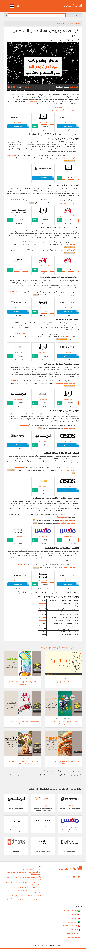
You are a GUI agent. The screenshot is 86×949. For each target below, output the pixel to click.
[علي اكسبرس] (43, 799)
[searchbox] (36, 15)
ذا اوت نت (43, 827)
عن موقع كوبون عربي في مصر (30, 869)
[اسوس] (68, 436)
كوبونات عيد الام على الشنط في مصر (63, 110)
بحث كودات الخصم (74, 15)
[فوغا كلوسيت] (18, 260)
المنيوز (16, 848)
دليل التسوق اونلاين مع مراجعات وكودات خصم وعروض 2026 (23, 873)
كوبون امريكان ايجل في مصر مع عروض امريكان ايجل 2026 (23, 892)
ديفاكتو (70, 848)
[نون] (16, 820)
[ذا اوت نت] (68, 117)
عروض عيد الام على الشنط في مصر (64, 107)
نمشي (16, 806)
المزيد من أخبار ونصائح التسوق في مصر (60, 648)
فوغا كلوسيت (43, 848)
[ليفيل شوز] (43, 117)
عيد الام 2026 (60, 23)
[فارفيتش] (18, 117)
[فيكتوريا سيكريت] (18, 347)
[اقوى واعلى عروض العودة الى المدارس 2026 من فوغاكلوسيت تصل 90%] (22, 743)
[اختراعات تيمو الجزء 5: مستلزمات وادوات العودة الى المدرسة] (63, 743)
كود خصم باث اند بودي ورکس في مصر (27, 888)
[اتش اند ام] (68, 211)
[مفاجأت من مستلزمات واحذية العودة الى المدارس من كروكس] (22, 664)
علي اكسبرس (43, 806)
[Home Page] (70, 869)
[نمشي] (18, 394)
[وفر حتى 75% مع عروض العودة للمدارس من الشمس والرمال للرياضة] (63, 703)
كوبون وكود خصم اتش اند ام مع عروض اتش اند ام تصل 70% (23, 884)
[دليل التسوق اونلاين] (63, 664)
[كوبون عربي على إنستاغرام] (79, 877)
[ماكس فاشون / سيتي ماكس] (68, 531)
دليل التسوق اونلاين (63, 682)
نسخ (34, 126)
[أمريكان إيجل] (18, 211)
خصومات (70, 23)
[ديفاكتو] (70, 842)
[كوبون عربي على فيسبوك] (69, 877)
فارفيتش (70, 806)
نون (16, 827)
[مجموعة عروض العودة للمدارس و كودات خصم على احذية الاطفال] (22, 703)
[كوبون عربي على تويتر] (74, 877)
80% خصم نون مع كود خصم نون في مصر (26, 896)
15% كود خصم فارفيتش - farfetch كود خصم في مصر (23, 878)
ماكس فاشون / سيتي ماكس (70, 827)
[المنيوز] (16, 842)
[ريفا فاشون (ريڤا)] (18, 531)
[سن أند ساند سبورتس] (43, 481)
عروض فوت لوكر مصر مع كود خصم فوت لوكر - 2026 (23, 900)
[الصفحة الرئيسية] (73, 6)
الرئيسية (77, 23)
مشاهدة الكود (68, 126)
